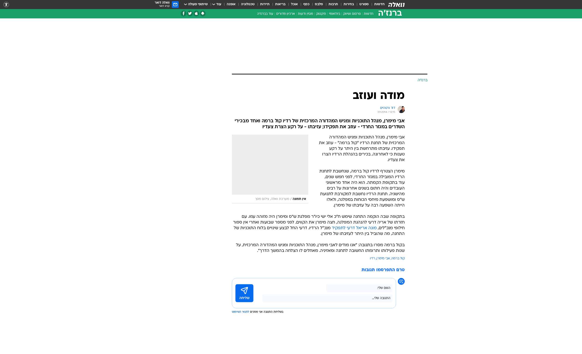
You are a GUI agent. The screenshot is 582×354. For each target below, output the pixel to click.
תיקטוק (321, 13)
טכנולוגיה (248, 4)
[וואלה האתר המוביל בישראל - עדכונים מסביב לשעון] (396, 4)
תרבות (333, 4)
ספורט (364, 4)
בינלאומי (334, 13)
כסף (306, 4)
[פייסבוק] (183, 13)
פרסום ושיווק (352, 13)
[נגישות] (6, 4)
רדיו (372, 258)
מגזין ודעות (305, 13)
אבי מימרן (383, 258)
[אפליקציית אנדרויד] (203, 13)
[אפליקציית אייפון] (196, 13)
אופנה (231, 4)
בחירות (349, 4)
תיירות (265, 4)
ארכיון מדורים (285, 13)
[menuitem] (377, 4)
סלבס (319, 4)
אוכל (294, 4)
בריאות (280, 4)
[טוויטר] (190, 13)
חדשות (379, 4)
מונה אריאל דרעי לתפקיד (354, 228)
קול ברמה (398, 258)
